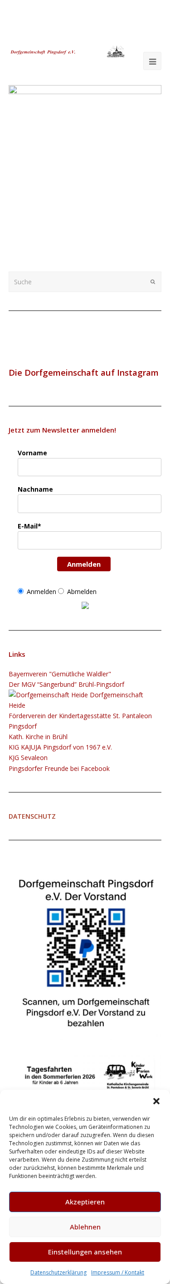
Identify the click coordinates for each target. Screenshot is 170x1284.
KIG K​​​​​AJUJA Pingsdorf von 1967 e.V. (60, 747)
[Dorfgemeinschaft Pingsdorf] (67, 50)
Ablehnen (85, 1226)
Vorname (32, 452)
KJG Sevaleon (28, 757)
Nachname (35, 489)
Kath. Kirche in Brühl (38, 736)
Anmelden (84, 564)
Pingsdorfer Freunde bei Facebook (59, 768)
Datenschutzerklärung (58, 1272)
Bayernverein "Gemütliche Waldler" (60, 674)
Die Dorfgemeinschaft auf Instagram (84, 372)
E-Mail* (29, 526)
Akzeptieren (85, 1201)
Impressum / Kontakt (117, 1272)
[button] (156, 1101)
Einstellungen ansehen (85, 1251)
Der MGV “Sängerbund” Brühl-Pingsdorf (66, 684)
